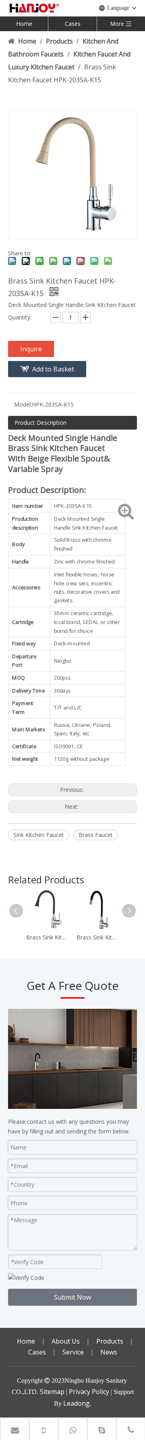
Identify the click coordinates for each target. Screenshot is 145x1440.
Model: (23, 404)
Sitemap (52, 1391)
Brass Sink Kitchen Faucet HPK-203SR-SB (98, 937)
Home (24, 23)
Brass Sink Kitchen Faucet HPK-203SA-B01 (47, 937)
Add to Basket (53, 369)
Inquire (31, 348)
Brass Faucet (96, 835)
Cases (73, 23)
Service (73, 1352)
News (108, 1352)
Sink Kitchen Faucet (38, 835)
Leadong (76, 1403)
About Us (66, 1341)
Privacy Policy (89, 1391)
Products (109, 1341)
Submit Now (72, 1297)
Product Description (40, 422)
